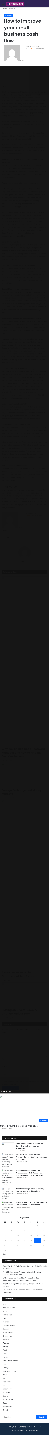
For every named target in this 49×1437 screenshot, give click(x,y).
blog (4, 1318)
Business (12, 8)
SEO (4, 1385)
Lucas (22, 60)
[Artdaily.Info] (15, 4)
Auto (4, 1311)
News (5, 1375)
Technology (7, 1406)
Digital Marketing (9, 1325)
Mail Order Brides (9, 1371)
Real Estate (7, 1382)
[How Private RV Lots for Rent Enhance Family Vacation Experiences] (8, 1207)
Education (6, 1329)
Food (5, 1350)
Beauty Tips (7, 1315)
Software (6, 1392)
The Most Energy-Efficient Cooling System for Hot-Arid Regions (30, 1190)
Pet (4, 1378)
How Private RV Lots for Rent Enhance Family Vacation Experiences (31, 1203)
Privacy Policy (33, 1430)
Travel (5, 1410)
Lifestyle (6, 1368)
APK (4, 1304)
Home (5, 8)
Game (5, 1354)
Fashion (6, 1339)
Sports (5, 1396)
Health (5, 1357)
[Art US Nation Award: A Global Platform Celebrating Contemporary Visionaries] (8, 1160)
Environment (7, 1336)
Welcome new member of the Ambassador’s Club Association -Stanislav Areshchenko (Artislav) (30, 1172)
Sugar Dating (8, 1399)
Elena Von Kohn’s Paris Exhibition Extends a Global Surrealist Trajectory (29, 1146)
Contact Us (15, 1430)
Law (4, 1364)
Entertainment (8, 1332)
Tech (5, 1403)
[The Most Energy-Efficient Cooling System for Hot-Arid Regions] (8, 1194)
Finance (6, 1343)
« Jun (4, 1254)
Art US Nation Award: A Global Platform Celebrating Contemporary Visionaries (31, 1157)
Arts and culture (9, 1308)
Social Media (7, 1389)
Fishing (5, 1346)
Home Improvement (10, 1361)
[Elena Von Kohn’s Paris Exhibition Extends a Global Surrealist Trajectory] (8, 1147)
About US (23, 1430)
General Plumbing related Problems (19, 1125)
